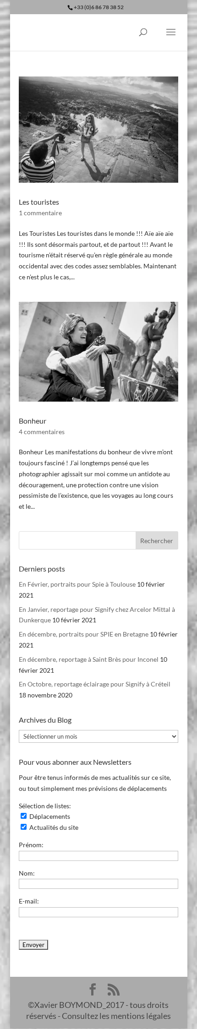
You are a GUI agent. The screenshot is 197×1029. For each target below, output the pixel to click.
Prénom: (31, 845)
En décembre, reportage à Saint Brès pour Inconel (89, 659)
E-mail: (29, 901)
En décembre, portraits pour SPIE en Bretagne (83, 634)
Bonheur (32, 420)
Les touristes (39, 201)
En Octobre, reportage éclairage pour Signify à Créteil (94, 684)
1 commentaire (40, 213)
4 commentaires (42, 432)
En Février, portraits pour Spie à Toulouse (77, 584)
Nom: (27, 873)
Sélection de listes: (45, 806)
